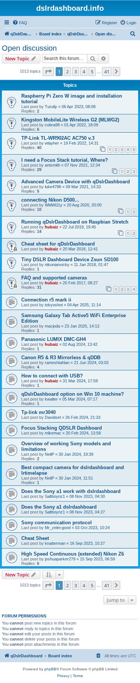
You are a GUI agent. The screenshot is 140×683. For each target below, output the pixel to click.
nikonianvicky (57, 264)
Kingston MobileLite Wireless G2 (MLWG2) (70, 120)
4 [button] (84, 71)
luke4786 (53, 186)
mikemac (53, 433)
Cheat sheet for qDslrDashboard (58, 244)
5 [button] (92, 71)
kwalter (51, 399)
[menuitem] (19, 22)
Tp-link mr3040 (38, 412)
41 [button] (106, 71)
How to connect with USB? (52, 376)
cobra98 (52, 125)
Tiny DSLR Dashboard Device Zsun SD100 (69, 259)
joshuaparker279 (60, 559)
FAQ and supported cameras (54, 278)
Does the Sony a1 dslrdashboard (59, 507)
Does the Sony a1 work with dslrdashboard (71, 491)
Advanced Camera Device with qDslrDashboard (75, 181)
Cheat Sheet (35, 538)
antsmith (52, 165)
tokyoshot (54, 305)
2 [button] (67, 71)
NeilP (49, 454)
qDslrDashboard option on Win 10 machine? (72, 394)
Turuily (51, 106)
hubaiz (51, 227)
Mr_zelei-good (58, 527)
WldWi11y (53, 205)
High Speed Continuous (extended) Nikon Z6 (72, 554)
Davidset (53, 417)
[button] (48, 71)
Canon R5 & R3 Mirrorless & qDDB (60, 357)
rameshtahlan (57, 362)
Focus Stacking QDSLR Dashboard (61, 428)
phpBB (50, 669)
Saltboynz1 (55, 496)
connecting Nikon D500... (50, 200)
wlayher (52, 143)
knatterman (55, 543)
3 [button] (75, 71)
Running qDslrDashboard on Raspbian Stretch (74, 222)
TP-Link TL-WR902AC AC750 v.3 (57, 138)
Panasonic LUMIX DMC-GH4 (53, 339)
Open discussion (29, 48)
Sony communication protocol (56, 522)
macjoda (52, 326)
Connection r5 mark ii (46, 300)
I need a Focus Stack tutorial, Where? (64, 160)
